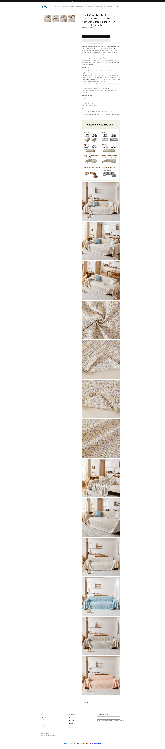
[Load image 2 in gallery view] (55, 18)
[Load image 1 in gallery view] (47, 18)
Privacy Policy (43, 717)
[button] (96, 40)
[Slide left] (42, 18)
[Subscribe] (118, 718)
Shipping (83, 27)
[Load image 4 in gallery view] (71, 18)
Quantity (83, 29)
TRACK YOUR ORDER (45, 733)
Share (84, 705)
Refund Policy (43, 719)
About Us (42, 726)
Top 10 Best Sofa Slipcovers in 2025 (48, 735)
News (42, 731)
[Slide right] (76, 18)
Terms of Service (44, 724)
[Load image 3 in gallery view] (63, 18)
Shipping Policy (44, 721)
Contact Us (43, 728)
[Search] (118, 6)
